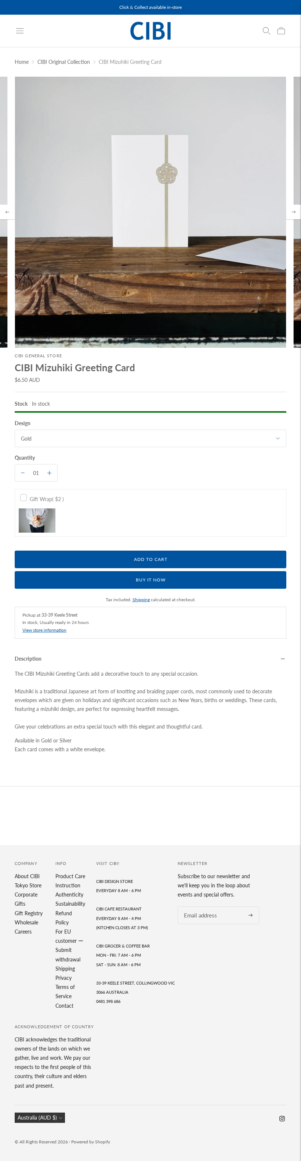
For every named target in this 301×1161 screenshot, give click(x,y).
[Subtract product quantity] (22, 472)
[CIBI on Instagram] (282, 1119)
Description (28, 659)
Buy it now (151, 580)
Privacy (63, 978)
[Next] (293, 212)
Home (22, 62)
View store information (44, 630)
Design (22, 423)
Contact (64, 1006)
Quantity (25, 457)
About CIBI (27, 876)
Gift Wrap (47, 499)
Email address (198, 906)
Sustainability (70, 904)
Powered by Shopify (90, 1141)
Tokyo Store (28, 885)
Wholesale (26, 922)
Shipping (141, 599)
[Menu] (20, 31)
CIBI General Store (38, 355)
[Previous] (7, 212)
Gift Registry (29, 913)
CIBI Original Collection (63, 62)
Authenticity (69, 894)
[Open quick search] (266, 31)
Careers (23, 931)
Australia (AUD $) (37, 1117)
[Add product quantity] (49, 472)
